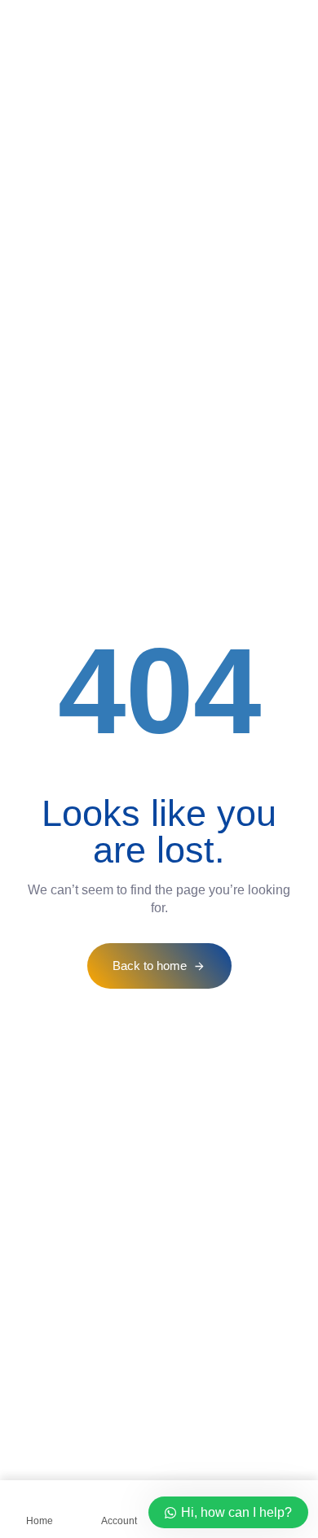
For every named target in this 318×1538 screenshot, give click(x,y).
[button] (42, 18)
